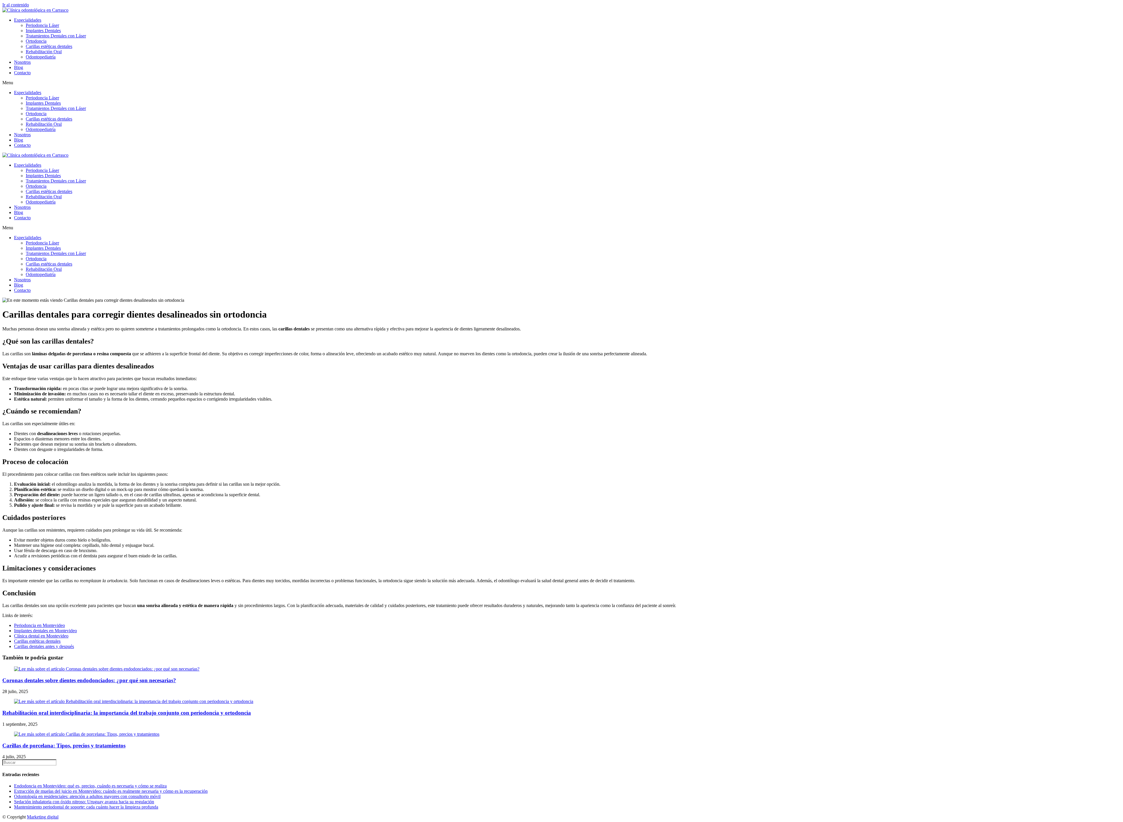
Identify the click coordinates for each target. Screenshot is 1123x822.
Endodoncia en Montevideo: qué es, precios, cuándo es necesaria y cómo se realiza (90, 785)
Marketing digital (42, 816)
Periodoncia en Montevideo (39, 625)
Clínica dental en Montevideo (41, 635)
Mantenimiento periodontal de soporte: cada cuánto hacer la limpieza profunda (86, 806)
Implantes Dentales (43, 30)
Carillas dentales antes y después (44, 646)
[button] (561, 82)
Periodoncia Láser (42, 25)
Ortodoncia (36, 41)
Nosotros (22, 62)
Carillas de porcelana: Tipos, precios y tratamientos (63, 745)
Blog (18, 67)
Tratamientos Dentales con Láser (56, 35)
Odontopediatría (41, 56)
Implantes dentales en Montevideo (45, 630)
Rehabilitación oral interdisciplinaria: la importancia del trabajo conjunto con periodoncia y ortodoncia (126, 713)
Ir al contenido (15, 4)
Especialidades (27, 20)
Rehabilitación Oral (44, 51)
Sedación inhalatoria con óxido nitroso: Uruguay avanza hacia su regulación (84, 801)
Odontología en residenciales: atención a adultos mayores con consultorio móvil (87, 796)
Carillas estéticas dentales (49, 46)
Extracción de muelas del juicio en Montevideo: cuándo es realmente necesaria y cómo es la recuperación (111, 791)
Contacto (22, 72)
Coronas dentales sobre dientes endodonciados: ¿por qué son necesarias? (89, 680)
